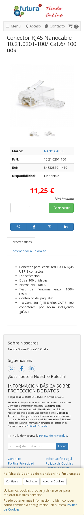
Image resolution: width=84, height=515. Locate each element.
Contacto (57, 26)
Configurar (13, 481)
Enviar (62, 446)
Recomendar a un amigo (28, 251)
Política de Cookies (59, 463)
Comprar (61, 208)
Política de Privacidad (37, 426)
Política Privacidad (21, 463)
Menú (15, 26)
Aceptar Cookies (53, 481)
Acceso (35, 26)
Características (21, 242)
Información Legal (58, 459)
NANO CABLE (54, 151)
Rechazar (31, 481)
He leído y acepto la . (40, 436)
